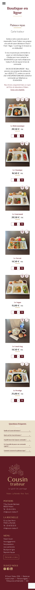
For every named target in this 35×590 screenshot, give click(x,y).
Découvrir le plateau (17, 111)
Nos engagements (9, 541)
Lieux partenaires (9, 547)
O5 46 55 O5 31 (11, 525)
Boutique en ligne (9, 549)
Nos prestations (9, 544)
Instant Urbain (9, 578)
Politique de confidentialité (14, 581)
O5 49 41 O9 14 (11, 509)
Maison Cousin (8, 539)
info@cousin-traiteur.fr (11, 512)
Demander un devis (11, 557)
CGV (27, 581)
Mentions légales (22, 578)
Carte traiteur (17, 31)
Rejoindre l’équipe (9, 552)
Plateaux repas (17, 25)
